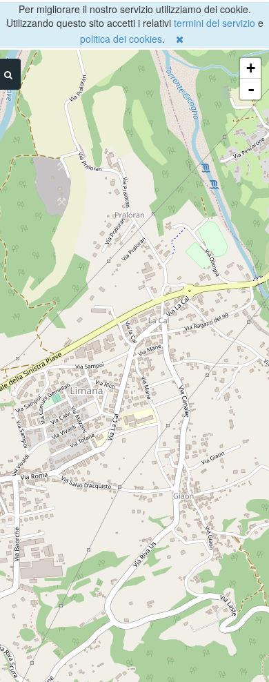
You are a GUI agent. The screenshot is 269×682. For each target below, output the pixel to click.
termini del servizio (214, 23)
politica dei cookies (121, 39)
